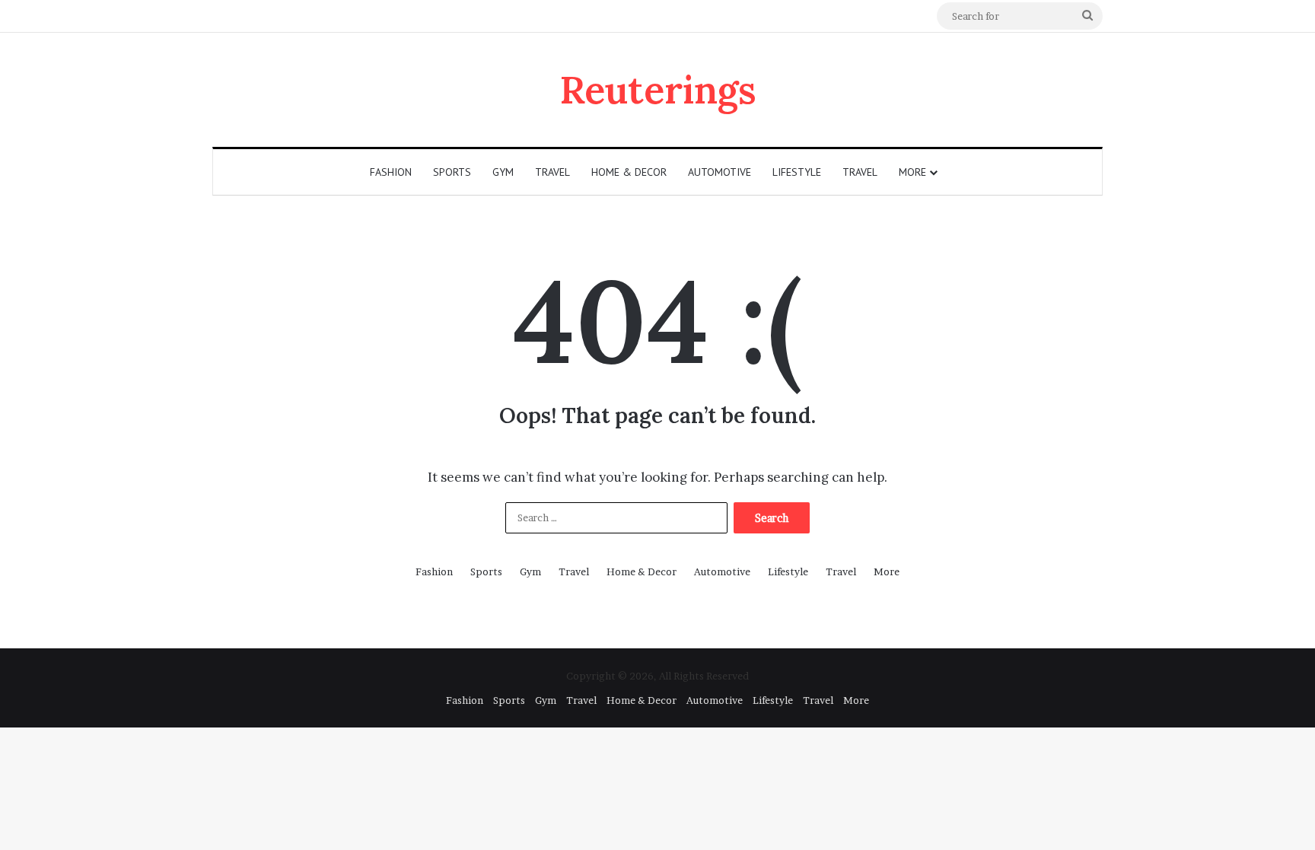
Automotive (719, 172)
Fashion (391, 172)
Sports (452, 172)
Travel (552, 172)
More (912, 172)
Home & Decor (629, 172)
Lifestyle (796, 172)
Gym (503, 172)
